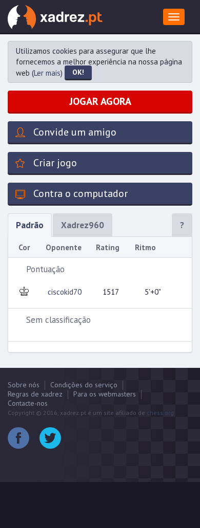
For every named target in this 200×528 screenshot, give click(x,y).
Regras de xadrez (35, 394)
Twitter (50, 438)
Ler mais (47, 73)
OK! (78, 72)
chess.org (160, 412)
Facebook (18, 438)
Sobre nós (23, 385)
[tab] (100, 269)
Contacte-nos (28, 403)
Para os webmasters (104, 394)
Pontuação (45, 269)
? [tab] (182, 225)
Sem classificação (58, 319)
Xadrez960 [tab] (82, 225)
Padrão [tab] (30, 225)
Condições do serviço (83, 385)
